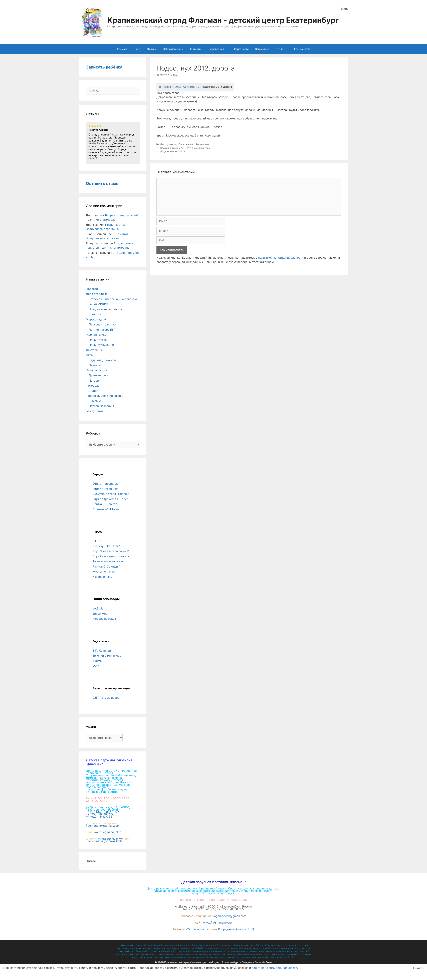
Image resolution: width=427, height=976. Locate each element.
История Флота (96, 370)
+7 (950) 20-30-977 (99, 814)
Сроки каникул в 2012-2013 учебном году (185, 148)
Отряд (279, 49)
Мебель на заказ (104, 618)
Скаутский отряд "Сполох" (111, 494)
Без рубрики (94, 411)
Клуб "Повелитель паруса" (111, 551)
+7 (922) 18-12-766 (99, 816)
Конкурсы (95, 314)
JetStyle (98, 608)
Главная (122, 49)
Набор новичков (173, 49)
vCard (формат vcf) (111, 839)
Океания (95, 365)
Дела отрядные (97, 294)
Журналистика (96, 334)
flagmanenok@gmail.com (103, 825)
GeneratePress (263, 962)
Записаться (262, 49)
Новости (92, 289)
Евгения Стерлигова (107, 655)
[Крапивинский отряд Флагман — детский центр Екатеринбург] (92, 22)
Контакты (195, 49)
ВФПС (97, 541)
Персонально (186, 144)
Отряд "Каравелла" (106, 483)
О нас (137, 49)
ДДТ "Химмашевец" (107, 697)
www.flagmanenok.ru (108, 832)
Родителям (202, 144)
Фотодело (93, 385)
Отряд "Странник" (105, 489)
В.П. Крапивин (102, 650)
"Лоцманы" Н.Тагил (106, 509)
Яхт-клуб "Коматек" (106, 546)
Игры (89, 355)
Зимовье (95, 401)
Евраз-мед (100, 613)
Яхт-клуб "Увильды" (106, 566)
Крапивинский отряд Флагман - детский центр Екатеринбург (223, 20)
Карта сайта (241, 49)
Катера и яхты (103, 576)
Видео (93, 390)
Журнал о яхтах (104, 571)
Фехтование (94, 350)
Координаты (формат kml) (104, 841)
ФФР (96, 665)
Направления (216, 49)
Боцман (98, 660)
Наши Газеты (98, 339)
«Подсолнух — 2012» (172, 151)
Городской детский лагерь (104, 395)
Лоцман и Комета (105, 504)
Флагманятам (302, 49)
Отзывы (151, 49)
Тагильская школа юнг (108, 561)
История (95, 380)
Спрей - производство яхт (111, 556)
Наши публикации (101, 344)
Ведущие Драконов (102, 360)
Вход (344, 8)
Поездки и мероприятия (105, 309)
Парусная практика (102, 324)
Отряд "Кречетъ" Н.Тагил (110, 499)
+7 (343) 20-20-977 (105, 812)
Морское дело (96, 319)
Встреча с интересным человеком (113, 299)
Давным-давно (99, 375)
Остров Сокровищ (101, 406)
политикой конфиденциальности (280, 257)
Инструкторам (168, 144)
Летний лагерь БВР (102, 329)
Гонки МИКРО (98, 304)
